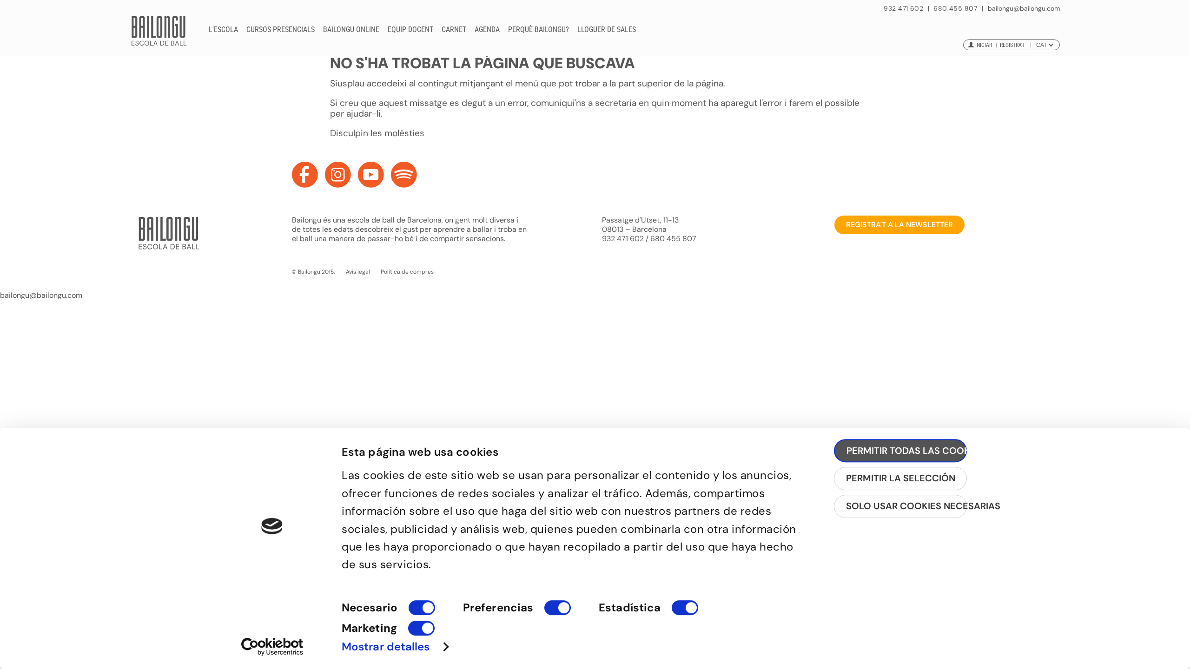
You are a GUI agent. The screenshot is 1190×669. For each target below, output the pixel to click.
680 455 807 (955, 8)
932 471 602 (904, 8)
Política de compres (407, 271)
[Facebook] (305, 175)
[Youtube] (371, 175)
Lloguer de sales (606, 29)
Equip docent (410, 29)
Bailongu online (351, 29)
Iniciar (983, 45)
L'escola (223, 29)
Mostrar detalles (386, 646)
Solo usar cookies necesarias (906, 506)
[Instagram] (338, 175)
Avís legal (358, 271)
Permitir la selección (900, 478)
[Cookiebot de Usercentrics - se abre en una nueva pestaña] (272, 647)
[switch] (557, 611)
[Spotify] (404, 175)
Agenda (487, 29)
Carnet (454, 29)
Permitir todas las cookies (906, 451)
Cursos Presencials (280, 29)
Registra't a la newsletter (899, 225)
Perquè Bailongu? (538, 29)
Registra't (1012, 45)
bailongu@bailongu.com (1024, 9)
